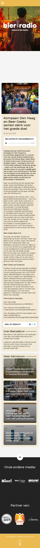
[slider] (19, 143)
